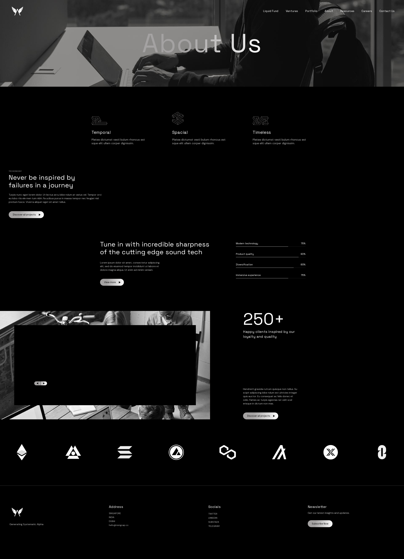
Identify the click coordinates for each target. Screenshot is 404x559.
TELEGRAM (214, 526)
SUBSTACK (213, 522)
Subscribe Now (320, 523)
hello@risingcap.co (118, 525)
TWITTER (212, 513)
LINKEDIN (212, 517)
